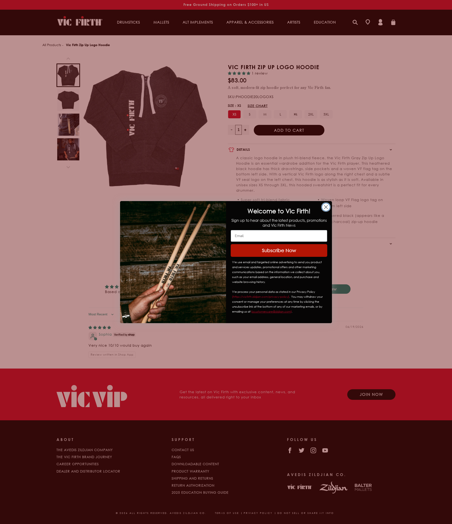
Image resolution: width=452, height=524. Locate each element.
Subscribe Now (279, 250)
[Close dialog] (326, 207)
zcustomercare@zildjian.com (271, 312)
